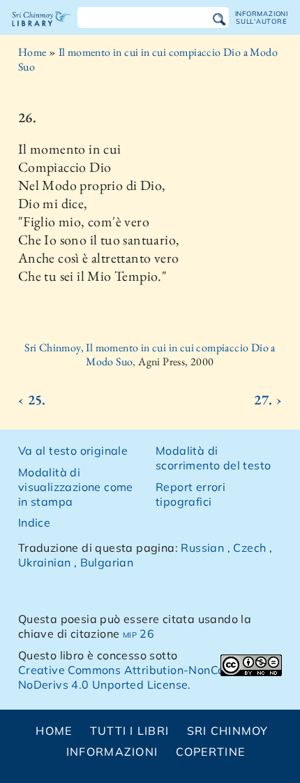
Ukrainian (44, 562)
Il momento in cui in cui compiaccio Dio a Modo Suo (148, 59)
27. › (268, 399)
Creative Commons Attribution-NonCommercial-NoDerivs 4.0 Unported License (149, 677)
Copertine (211, 752)
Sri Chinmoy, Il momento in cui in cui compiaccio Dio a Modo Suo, (150, 354)
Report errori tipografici (190, 494)
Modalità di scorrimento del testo (213, 458)
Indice (34, 522)
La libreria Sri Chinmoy (41, 31)
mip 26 (138, 634)
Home (32, 52)
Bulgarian (107, 562)
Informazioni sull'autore (261, 17)
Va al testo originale (73, 451)
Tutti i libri (130, 731)
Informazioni (112, 752)
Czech (249, 548)
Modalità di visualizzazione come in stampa (75, 486)
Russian (202, 548)
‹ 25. (32, 399)
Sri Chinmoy (228, 731)
